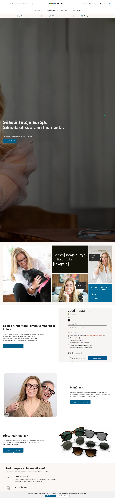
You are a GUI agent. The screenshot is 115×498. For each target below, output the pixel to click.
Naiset (94, 294)
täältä (85, 494)
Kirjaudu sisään (94, 3)
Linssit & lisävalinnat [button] (51, 11)
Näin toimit (64, 11)
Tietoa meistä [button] (76, 11)
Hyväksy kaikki (50, 496)
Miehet (94, 297)
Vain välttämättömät (63, 496)
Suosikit (85, 3)
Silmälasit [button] (38, 11)
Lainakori (105, 3)
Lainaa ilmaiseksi (10, 141)
